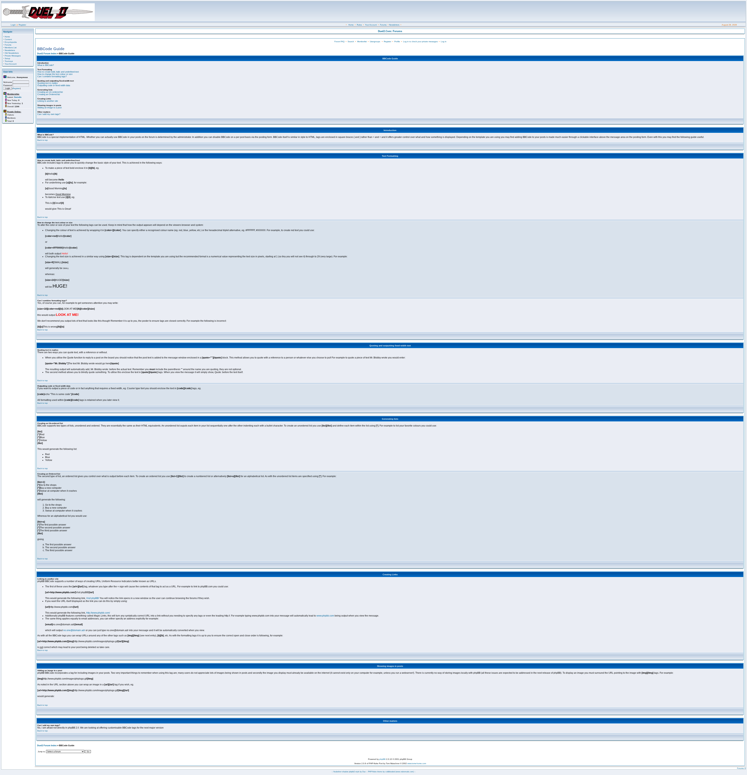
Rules (359, 25)
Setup (7, 58)
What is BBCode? (45, 65)
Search (351, 41)
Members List (11, 47)
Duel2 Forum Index (47, 53)
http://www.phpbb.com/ (98, 612)
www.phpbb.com (325, 615)
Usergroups (375, 41)
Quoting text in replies (47, 83)
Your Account (371, 25)
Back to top (42, 140)
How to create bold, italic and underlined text (58, 72)
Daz (364, 772)
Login (13, 25)
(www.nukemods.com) (404, 772)
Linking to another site (47, 101)
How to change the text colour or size (55, 74)
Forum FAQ (339, 41)
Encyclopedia (11, 42)
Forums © (741, 768)
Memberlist (362, 41)
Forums (383, 25)
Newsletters (394, 25)
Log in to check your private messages (420, 41)
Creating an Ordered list (48, 94)
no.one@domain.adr (74, 630)
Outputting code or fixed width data (53, 85)
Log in (443, 41)
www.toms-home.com (416, 763)
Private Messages (13, 56)
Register (22, 25)
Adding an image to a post (49, 107)
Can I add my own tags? (48, 114)
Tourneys (9, 61)
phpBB (382, 759)
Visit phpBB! (92, 598)
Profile (397, 41)
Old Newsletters (12, 53)
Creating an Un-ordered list (50, 92)
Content (8, 39)
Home (351, 25)
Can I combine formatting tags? (52, 76)
